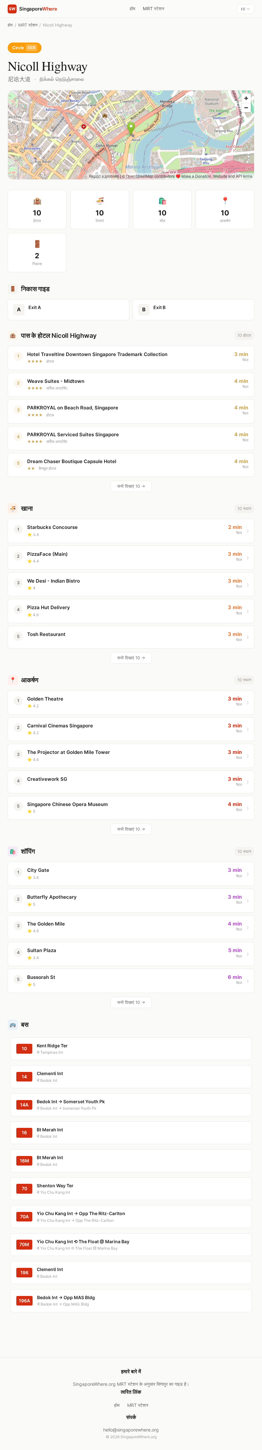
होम (132, 8)
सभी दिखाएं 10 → (131, 486)
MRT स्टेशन (153, 8)
